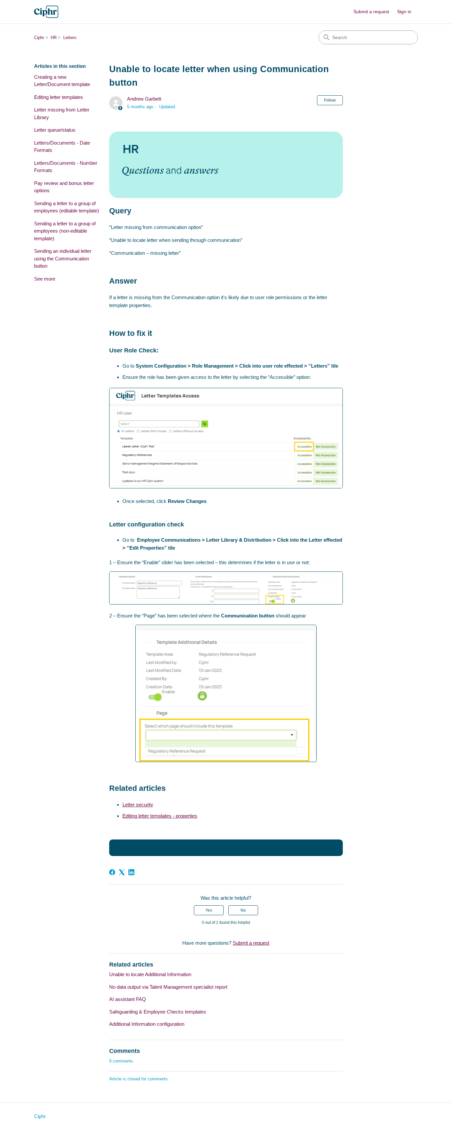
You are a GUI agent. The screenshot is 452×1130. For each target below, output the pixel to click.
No (243, 910)
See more (44, 279)
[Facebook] (112, 872)
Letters (69, 37)
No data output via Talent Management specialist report (168, 987)
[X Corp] (122, 872)
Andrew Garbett (144, 99)
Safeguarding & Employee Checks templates (157, 1012)
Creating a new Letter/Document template (62, 80)
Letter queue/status (54, 130)
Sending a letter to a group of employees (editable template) (66, 207)
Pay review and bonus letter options (64, 187)
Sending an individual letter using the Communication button (62, 258)
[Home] (46, 12)
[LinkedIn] (131, 872)
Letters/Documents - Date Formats (62, 146)
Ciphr (39, 37)
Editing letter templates (58, 97)
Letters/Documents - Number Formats (65, 166)
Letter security (137, 804)
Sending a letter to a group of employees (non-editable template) (65, 231)
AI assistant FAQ (127, 999)
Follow (330, 100)
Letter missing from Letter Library (61, 113)
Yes (208, 910)
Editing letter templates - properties (159, 816)
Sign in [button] (404, 11)
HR (54, 37)
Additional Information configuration (146, 1024)
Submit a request (371, 11)
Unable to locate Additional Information (150, 974)
